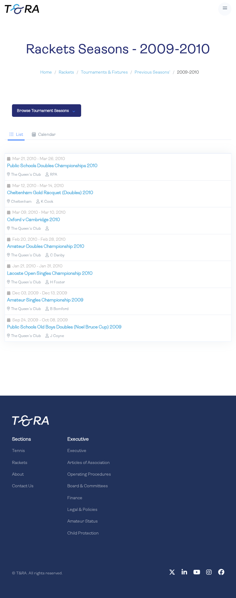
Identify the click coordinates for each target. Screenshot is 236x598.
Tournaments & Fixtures (104, 72)
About (18, 474)
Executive (76, 451)
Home (46, 72)
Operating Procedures (89, 474)
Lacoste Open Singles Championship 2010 (49, 273)
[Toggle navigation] (224, 9)
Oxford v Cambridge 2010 (33, 220)
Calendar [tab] (47, 134)
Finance (74, 498)
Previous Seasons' (152, 72)
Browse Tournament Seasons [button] (43, 111)
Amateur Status (82, 521)
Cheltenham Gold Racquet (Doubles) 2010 (50, 193)
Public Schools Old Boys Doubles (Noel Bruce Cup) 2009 (64, 327)
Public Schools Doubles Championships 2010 (52, 166)
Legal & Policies (82, 510)
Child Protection (83, 533)
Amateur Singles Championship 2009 (45, 300)
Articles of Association (88, 463)
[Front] (30, 420)
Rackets (66, 72)
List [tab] (19, 134)
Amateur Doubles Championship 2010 (45, 246)
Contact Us (22, 486)
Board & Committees (87, 486)
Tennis (18, 451)
